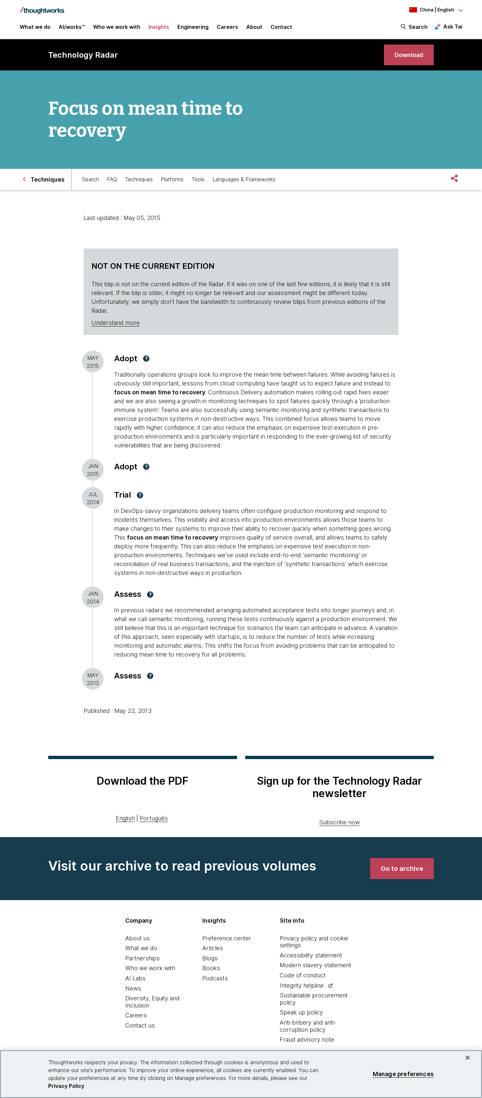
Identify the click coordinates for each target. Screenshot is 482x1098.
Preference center (226, 938)
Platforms (172, 179)
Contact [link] (281, 27)
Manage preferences (403, 1073)
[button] (146, 358)
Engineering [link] (193, 27)
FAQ (112, 179)
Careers (136, 1015)
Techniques (139, 179)
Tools (198, 179)
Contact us (140, 1025)
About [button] (254, 27)
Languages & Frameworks (243, 179)
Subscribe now (339, 822)
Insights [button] (159, 27)
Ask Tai (452, 26)
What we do (141, 948)
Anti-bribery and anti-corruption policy (308, 1026)
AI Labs (135, 978)
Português (154, 818)
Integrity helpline (302, 985)
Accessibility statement (311, 955)
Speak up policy (301, 1012)
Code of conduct (303, 975)
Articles (212, 948)
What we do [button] (35, 27)
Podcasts (215, 978)
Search (418, 27)
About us (137, 938)
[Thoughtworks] (42, 7)
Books (211, 968)
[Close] (467, 1057)
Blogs (210, 958)
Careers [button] (227, 27)
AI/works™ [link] (72, 27)
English (125, 818)
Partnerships (142, 958)
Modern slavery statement (315, 965)
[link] (409, 55)
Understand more (115, 322)
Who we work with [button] (116, 27)
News (133, 988)
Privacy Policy (66, 1086)
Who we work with (150, 968)
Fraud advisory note (307, 1039)
